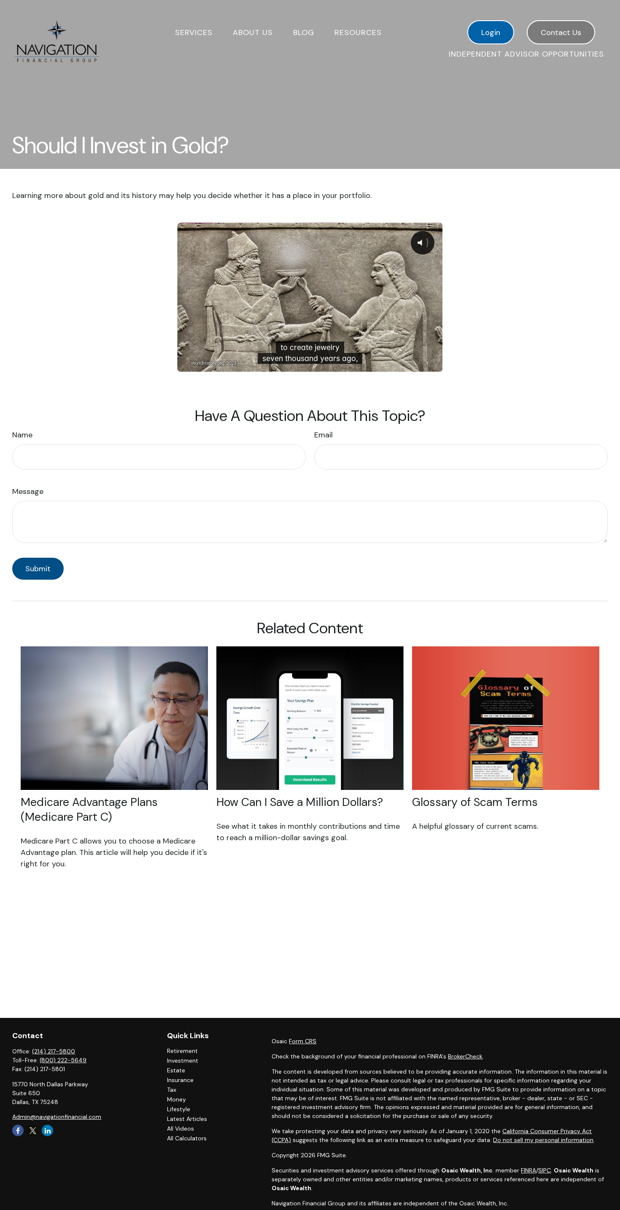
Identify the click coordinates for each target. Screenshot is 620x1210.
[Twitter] (32, 1130)
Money (176, 1099)
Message (27, 491)
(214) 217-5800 (53, 1051)
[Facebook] (18, 1130)
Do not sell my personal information (543, 1140)
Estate (176, 1070)
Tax (171, 1089)
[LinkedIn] (47, 1130)
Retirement (182, 1051)
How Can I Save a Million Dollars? (299, 802)
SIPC (544, 1170)
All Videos (180, 1128)
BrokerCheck (465, 1056)
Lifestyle (178, 1109)
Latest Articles (187, 1119)
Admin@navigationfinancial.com (56, 1116)
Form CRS (302, 1041)
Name (22, 435)
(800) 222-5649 (63, 1060)
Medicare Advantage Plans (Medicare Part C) (89, 809)
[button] (193, 32)
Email (323, 435)
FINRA (528, 1170)
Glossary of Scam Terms (475, 802)
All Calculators (187, 1138)
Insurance (180, 1080)
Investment (182, 1060)
